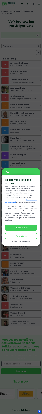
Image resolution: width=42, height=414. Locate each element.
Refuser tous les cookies (21, 242)
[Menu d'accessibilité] (39, 411)
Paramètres (21, 236)
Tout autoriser (21, 227)
